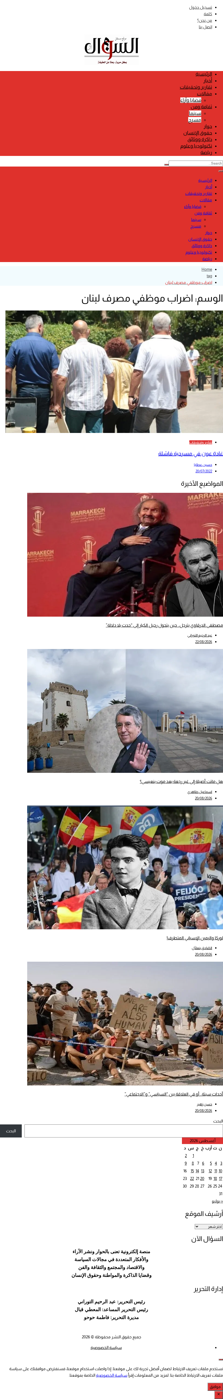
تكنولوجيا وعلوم (196, 146)
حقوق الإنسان (197, 133)
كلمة (208, 13)
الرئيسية (204, 74)
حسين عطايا (203, 465)
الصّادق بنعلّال (202, 948)
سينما (195, 113)
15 (192, 1171)
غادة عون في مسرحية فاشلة (190, 453)
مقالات (204, 93)
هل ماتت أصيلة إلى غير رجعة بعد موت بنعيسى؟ (181, 781)
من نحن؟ (204, 20)
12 (210, 1171)
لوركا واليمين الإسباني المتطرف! (195, 938)
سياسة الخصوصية (106, 1347)
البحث (218, 1121)
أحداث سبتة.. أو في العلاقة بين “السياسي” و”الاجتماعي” (174, 1094)
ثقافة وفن (201, 106)
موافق (215, 1386)
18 (215, 1178)
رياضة (206, 152)
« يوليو (217, 1201)
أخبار (207, 80)
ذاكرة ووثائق (199, 139)
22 (192, 1178)
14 (197, 1171)
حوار (208, 126)
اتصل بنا (205, 26)
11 (215, 1171)
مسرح (194, 119)
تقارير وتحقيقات (196, 87)
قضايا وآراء (190, 100)
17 (220, 1178)
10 (220, 1171)
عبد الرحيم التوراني (199, 635)
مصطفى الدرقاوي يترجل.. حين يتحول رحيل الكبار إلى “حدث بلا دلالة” (164, 625)
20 (202, 1178)
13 (202, 1171)
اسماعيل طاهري (199, 792)
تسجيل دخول (200, 7)
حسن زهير (204, 1104)
